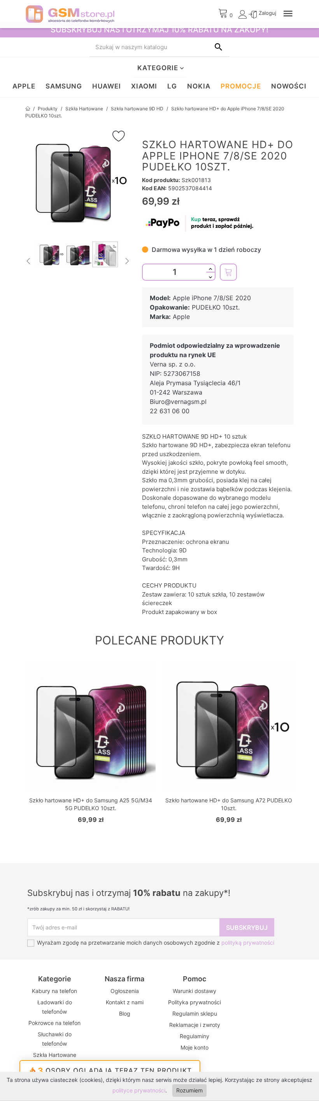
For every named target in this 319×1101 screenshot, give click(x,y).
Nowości (289, 86)
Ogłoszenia (124, 991)
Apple (23, 86)
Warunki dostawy (194, 991)
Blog (124, 1013)
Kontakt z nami (125, 1002)
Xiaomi (144, 86)
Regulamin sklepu (194, 1013)
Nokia (198, 86)
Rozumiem (189, 1090)
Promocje (241, 86)
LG (172, 86)
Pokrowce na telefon (54, 1023)
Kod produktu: (161, 180)
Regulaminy (194, 1036)
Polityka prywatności (194, 1002)
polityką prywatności (247, 942)
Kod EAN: (154, 188)
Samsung (64, 86)
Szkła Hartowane (54, 1054)
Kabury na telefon (54, 991)
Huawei (106, 86)
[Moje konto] (243, 16)
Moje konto (195, 1047)
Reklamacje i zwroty (194, 1024)
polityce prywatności (138, 1090)
